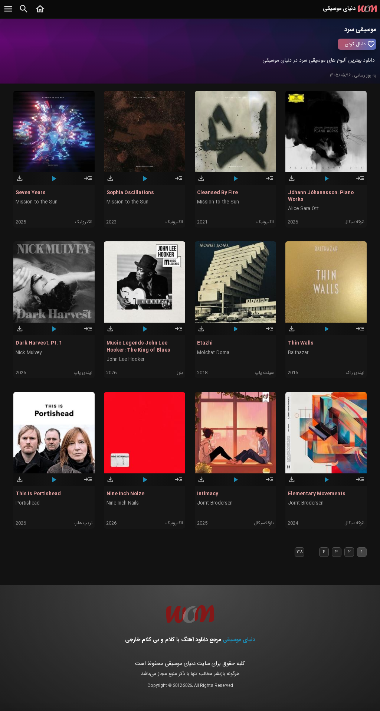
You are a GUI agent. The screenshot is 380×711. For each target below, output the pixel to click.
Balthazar (298, 353)
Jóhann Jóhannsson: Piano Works (321, 196)
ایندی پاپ (83, 372)
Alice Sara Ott (303, 209)
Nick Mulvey (29, 353)
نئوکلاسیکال (354, 222)
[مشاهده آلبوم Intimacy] (269, 482)
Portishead (28, 503)
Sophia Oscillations (130, 193)
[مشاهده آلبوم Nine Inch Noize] (178, 482)
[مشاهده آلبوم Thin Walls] (360, 332)
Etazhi (205, 343)
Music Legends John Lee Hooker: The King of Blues (138, 346)
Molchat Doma (213, 353)
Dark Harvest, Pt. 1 (39, 343)
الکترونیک (83, 222)
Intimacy (207, 494)
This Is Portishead (38, 494)
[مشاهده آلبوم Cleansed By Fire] (269, 181)
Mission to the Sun (37, 202)
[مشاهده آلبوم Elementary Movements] (360, 482)
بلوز (180, 372)
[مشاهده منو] (8, 13)
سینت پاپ (264, 372)
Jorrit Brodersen (215, 503)
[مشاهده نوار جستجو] (24, 13)
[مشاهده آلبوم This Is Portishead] (87, 482)
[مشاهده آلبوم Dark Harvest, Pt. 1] (87, 332)
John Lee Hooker (125, 359)
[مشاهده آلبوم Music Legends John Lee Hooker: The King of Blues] (178, 332)
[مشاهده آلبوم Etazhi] (269, 332)
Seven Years (31, 193)
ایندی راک (355, 372)
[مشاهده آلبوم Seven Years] (87, 181)
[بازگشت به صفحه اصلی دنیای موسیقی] (40, 13)
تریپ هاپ (83, 523)
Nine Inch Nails (123, 503)
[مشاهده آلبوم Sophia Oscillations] (178, 181)
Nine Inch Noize (125, 494)
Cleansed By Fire (217, 193)
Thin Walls (301, 343)
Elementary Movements (316, 494)
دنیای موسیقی (239, 640)
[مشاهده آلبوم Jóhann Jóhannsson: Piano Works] (360, 181)
